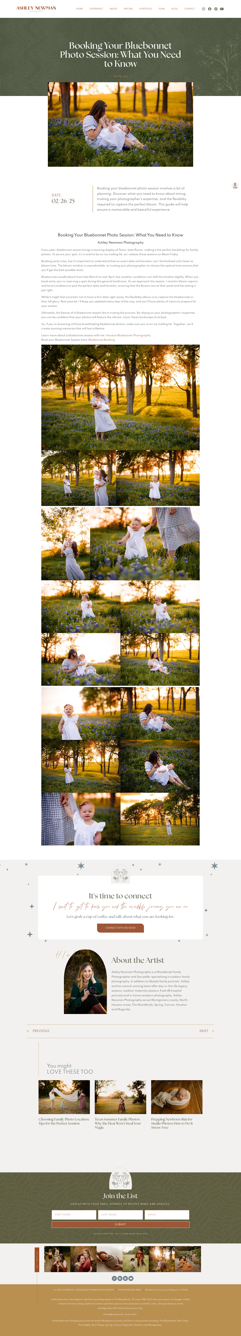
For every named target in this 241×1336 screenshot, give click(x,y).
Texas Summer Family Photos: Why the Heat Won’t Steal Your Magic (118, 1123)
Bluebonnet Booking (102, 340)
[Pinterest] (216, 9)
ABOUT (113, 9)
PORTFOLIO (145, 9)
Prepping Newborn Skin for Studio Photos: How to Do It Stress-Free (172, 1123)
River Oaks (183, 1321)
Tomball (138, 1325)
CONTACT (189, 9)
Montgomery (154, 1325)
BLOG (174, 9)
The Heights (84, 1325)
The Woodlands (167, 1321)
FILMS (162, 9)
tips (125, 76)
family (117, 76)
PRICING (128, 9)
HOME (79, 9)
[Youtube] (222, 9)
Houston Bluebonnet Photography (128, 335)
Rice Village (98, 1325)
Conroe (117, 1325)
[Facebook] (209, 9)
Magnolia (127, 1325)
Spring (108, 1325)
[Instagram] (203, 9)
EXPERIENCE (96, 9)
